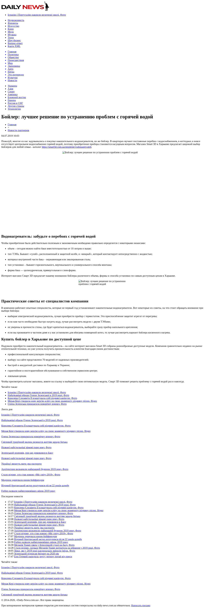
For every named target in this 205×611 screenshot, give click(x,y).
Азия (10, 88)
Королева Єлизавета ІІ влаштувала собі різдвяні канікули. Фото (42, 398)
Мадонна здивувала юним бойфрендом (22, 480)
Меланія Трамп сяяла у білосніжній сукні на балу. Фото (44, 545)
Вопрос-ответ (15, 43)
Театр (11, 37)
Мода (11, 31)
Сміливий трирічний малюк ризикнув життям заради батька (34, 442)
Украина (12, 85)
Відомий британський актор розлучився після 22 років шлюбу (35, 485)
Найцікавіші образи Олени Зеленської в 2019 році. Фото (38, 395)
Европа (12, 100)
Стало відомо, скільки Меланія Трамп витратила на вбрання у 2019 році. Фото (57, 548)
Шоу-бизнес (14, 40)
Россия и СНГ (15, 103)
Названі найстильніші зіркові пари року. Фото (26, 447)
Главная (12, 124)
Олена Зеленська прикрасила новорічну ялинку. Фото (37, 404)
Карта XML (14, 46)
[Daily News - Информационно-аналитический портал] (25, 10)
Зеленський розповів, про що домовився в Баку (27, 452)
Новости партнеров (18, 130)
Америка (12, 94)
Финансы (13, 23)
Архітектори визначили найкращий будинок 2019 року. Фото (34, 469)
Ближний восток (17, 97)
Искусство (13, 26)
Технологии (14, 109)
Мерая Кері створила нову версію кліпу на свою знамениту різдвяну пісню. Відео (52, 401)
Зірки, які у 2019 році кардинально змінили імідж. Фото (44, 550)
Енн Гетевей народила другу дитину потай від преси (43, 556)
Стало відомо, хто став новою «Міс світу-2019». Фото (30, 474)
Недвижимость (16, 20)
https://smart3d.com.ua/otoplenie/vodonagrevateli (66, 147)
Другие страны (16, 106)
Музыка (12, 34)
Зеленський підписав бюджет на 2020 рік (36, 553)
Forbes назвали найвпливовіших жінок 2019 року (28, 491)
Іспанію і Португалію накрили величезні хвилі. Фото (37, 14)
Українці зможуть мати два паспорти (21, 463)
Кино (11, 29)
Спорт (11, 91)
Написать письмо (140, 605)
